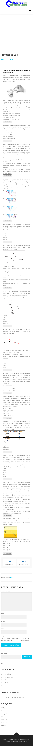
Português (4, 723)
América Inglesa (6, 674)
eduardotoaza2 (7, 60)
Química (3, 726)
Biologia (3, 708)
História (3, 717)
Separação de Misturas (17, 697)
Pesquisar (4, 653)
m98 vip (5, 697)
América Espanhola (7, 677)
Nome (4, 613)
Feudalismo (4, 680)
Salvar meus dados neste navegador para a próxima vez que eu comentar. (15, 639)
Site (2, 629)
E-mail (4, 621)
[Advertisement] (16, 32)
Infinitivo (3, 686)
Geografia (4, 714)
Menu (29, 10)
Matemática (5, 720)
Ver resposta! (7, 122)
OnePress (13, 741)
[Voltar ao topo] (16, 735)
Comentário (6, 591)
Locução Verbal (6, 683)
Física (12, 578)
